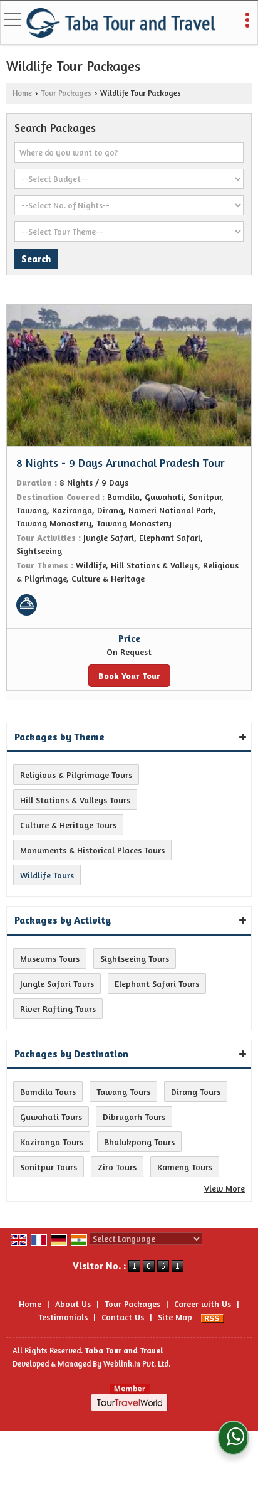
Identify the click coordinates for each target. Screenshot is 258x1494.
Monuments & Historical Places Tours (92, 850)
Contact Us (122, 1316)
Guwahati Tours (51, 1116)
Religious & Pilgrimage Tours (76, 774)
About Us (73, 1303)
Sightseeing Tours (134, 958)
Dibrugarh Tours (134, 1116)
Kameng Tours (184, 1166)
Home (22, 93)
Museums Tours (50, 958)
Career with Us (202, 1303)
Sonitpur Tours (48, 1166)
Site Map (175, 1316)
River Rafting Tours (58, 1008)
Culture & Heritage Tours (68, 824)
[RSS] (212, 1316)
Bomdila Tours (48, 1091)
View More (224, 1188)
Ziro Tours (117, 1166)
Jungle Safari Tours (57, 983)
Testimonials (63, 1316)
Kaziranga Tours (51, 1141)
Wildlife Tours (47, 875)
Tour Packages (66, 93)
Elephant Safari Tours (157, 983)
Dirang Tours (195, 1091)
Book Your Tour (129, 675)
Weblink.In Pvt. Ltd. (136, 1364)
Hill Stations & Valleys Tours (75, 799)
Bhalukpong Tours (139, 1141)
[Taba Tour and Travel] (121, 24)
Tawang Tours (123, 1091)
